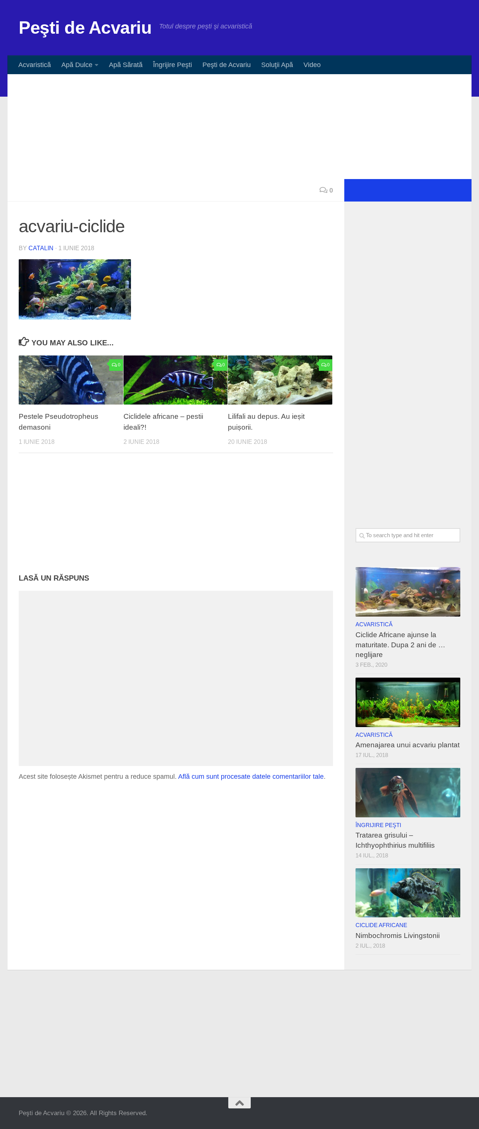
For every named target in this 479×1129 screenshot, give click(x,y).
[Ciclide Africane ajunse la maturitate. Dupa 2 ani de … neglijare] (408, 592)
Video (312, 65)
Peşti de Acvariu (85, 27)
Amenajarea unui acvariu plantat (408, 745)
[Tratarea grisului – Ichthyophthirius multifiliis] (408, 792)
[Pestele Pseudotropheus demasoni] (71, 380)
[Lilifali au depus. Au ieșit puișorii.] (280, 380)
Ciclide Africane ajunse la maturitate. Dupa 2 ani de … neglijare (400, 645)
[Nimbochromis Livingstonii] (408, 893)
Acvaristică (34, 65)
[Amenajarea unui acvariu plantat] (408, 702)
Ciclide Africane (381, 925)
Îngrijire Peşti (172, 65)
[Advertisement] (239, 126)
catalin (41, 248)
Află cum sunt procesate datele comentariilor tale (251, 776)
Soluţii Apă (277, 65)
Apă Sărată (126, 65)
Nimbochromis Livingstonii (398, 935)
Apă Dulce (76, 65)
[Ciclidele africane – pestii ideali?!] (175, 380)
